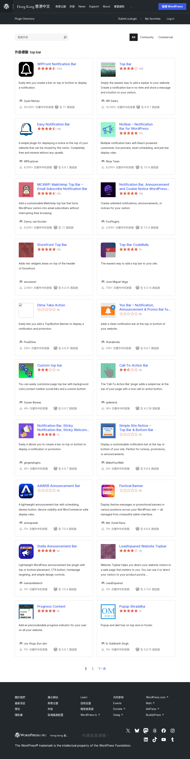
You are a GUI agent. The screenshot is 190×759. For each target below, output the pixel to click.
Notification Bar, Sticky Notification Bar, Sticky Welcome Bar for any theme (63, 428)
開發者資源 (87, 708)
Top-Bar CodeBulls (134, 245)
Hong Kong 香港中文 (61, 735)
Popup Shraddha (132, 606)
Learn (84, 697)
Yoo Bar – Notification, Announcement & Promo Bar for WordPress (144, 307)
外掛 (50, 708)
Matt (150, 703)
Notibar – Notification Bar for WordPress (136, 126)
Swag (118, 714)
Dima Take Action (51, 305)
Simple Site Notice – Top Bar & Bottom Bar (136, 428)
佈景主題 (53, 703)
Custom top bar (49, 365)
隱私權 (19, 714)
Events (117, 703)
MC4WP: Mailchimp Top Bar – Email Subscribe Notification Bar (62, 187)
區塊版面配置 (55, 714)
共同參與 (118, 697)
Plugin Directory (25, 18)
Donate (119, 708)
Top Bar (125, 64)
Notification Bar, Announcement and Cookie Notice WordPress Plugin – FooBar (144, 187)
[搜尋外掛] (65, 37)
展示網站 (53, 697)
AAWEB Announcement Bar (58, 486)
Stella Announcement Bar (57, 546)
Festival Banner (131, 486)
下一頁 (102, 668)
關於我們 (20, 697)
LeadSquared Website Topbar (143, 546)
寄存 (17, 708)
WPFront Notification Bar (56, 64)
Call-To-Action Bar (133, 365)
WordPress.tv (90, 714)
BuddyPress (155, 714)
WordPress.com (157, 697)
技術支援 (86, 703)
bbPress (152, 708)
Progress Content (51, 606)
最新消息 (20, 703)
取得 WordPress (172, 6)
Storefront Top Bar (52, 245)
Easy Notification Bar (53, 124)
